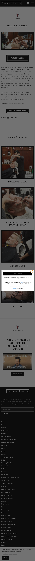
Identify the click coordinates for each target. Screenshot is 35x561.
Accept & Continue (17, 273)
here (19, 279)
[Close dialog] (32, 271)
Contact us (14, 288)
